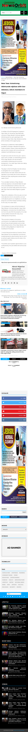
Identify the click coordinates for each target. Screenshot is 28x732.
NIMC (8, 584)
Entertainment (14, 577)
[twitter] (5, 596)
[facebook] (3, 596)
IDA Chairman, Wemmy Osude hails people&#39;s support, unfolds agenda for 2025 (17, 607)
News (3, 584)
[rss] (17, 596)
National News (9, 77)
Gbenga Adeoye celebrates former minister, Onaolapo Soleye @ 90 (17, 713)
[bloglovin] (13, 596)
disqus (14, 358)
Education (5, 577)
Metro (11, 582)
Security (12, 587)
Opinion (14, 584)
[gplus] (8, 596)
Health (11, 579)
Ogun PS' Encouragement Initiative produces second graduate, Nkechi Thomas (14, 334)
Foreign (4, 579)
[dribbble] (15, 596)
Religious (5, 587)
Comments (23, 517)
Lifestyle (5, 582)
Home (2, 77)
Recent (5, 517)
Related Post (5, 301)
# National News (8, 255)
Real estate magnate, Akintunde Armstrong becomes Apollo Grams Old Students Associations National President (13, 317)
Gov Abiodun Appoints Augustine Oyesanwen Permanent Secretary (17, 669)
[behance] (19, 596)
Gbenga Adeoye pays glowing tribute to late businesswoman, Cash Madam (17, 662)
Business (22, 572)
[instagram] (22, 596)
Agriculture (6, 572)
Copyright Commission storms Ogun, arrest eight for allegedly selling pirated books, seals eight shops (13, 352)
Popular (14, 517)
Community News (7, 575)
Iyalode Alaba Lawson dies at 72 (16, 675)
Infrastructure (19, 579)
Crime (16, 575)
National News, (12, 96)
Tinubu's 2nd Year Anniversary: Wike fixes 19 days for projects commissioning (17, 646)
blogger (5, 358)
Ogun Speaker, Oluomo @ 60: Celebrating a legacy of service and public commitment (17, 720)
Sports (19, 587)
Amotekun (15, 572)
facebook (22, 358)
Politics (20, 584)
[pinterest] (10, 596)
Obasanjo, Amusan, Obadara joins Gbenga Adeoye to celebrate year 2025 (17, 614)
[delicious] (24, 596)
